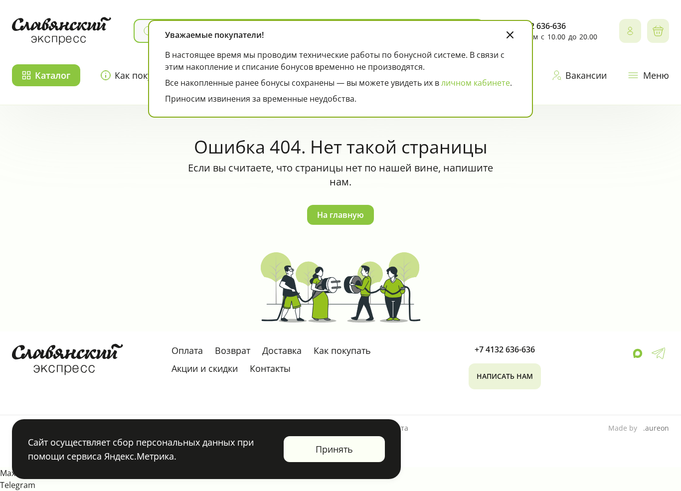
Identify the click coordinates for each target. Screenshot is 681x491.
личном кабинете (475, 82)
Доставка (282, 350)
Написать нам (505, 376)
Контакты (270, 368)
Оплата (187, 350)
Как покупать (342, 350)
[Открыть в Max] (638, 353)
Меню (656, 75)
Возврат (232, 350)
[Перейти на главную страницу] (62, 31)
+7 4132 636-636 (505, 349)
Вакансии (586, 75)
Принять (334, 449)
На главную (340, 214)
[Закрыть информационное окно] (510, 35)
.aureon (656, 428)
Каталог (52, 75)
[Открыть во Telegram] (658, 353)
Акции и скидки (204, 368)
